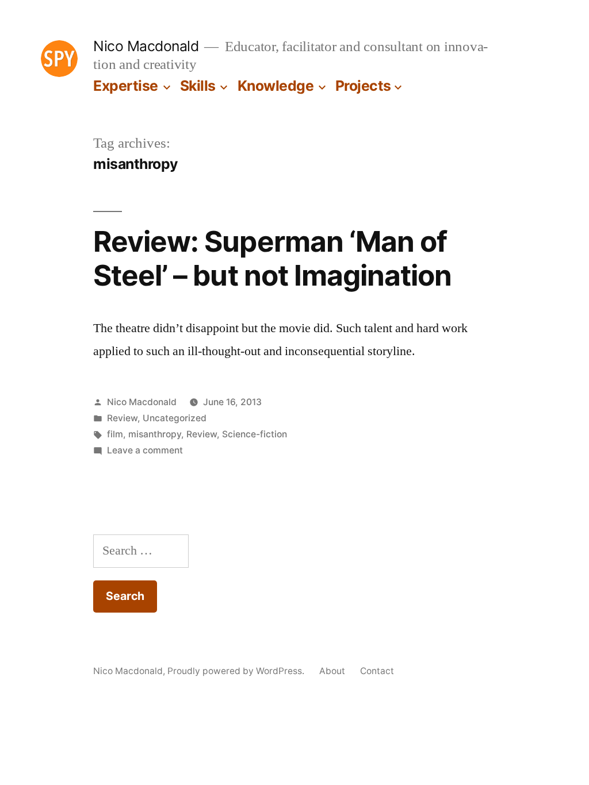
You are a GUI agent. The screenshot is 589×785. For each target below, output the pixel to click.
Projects (363, 85)
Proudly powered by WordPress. (237, 670)
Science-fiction (254, 434)
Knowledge (276, 85)
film (115, 434)
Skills (198, 85)
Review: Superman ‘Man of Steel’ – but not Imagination (272, 258)
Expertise (125, 85)
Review (122, 418)
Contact (377, 670)
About (332, 670)
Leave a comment (145, 450)
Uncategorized (174, 418)
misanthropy (154, 434)
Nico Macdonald (145, 46)
